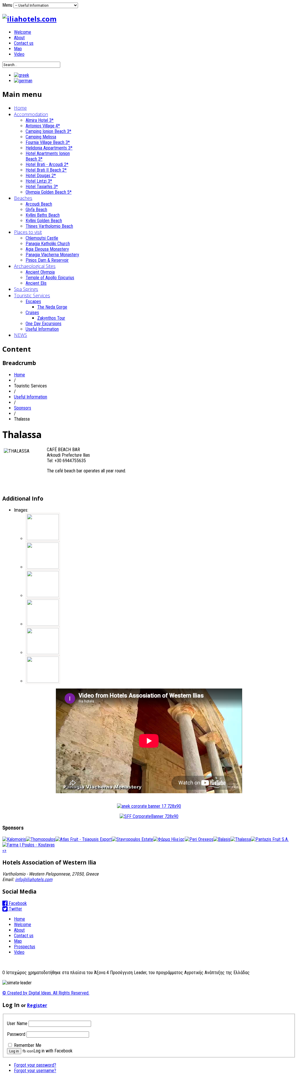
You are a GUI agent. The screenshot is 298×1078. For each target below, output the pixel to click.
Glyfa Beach (36, 209)
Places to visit (28, 232)
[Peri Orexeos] (199, 839)
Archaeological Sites (35, 266)
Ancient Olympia (40, 272)
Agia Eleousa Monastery (47, 249)
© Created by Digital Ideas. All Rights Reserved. (45, 993)
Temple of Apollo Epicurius (50, 277)
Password (16, 1034)
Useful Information (42, 329)
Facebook (17, 903)
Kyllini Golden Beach (44, 220)
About (19, 37)
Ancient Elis (36, 283)
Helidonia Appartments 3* (49, 148)
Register (37, 1005)
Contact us (23, 43)
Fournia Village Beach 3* (48, 142)
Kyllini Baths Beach (43, 215)
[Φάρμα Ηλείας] (169, 839)
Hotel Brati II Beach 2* (46, 170)
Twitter (15, 909)
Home (20, 108)
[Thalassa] (240, 839)
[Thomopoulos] (40, 839)
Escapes (33, 301)
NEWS (20, 335)
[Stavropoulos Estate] (132, 839)
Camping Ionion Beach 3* (48, 131)
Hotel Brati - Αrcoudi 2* (47, 164)
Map (18, 48)
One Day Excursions (43, 323)
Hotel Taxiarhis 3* (42, 186)
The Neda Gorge (52, 307)
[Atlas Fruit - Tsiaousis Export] (83, 839)
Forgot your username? (35, 1070)
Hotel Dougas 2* (41, 175)
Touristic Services (32, 295)
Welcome (22, 32)
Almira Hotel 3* (40, 120)
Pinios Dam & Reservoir (47, 260)
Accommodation (31, 114)
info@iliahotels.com (33, 879)
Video (19, 54)
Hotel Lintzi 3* (39, 181)
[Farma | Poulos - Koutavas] (28, 845)
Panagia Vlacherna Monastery (52, 254)
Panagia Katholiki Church (48, 243)
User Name (17, 1023)
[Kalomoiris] (14, 839)
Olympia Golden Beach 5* (49, 192)
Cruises (32, 312)
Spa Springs (26, 289)
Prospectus (24, 946)
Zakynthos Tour (51, 318)
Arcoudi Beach (39, 204)
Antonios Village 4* (43, 126)
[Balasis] (221, 839)
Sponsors (22, 408)
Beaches (23, 198)
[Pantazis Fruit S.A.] (270, 839)
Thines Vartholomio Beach (49, 226)
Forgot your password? (35, 1065)
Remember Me (27, 1045)
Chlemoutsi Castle (42, 238)
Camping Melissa (41, 137)
